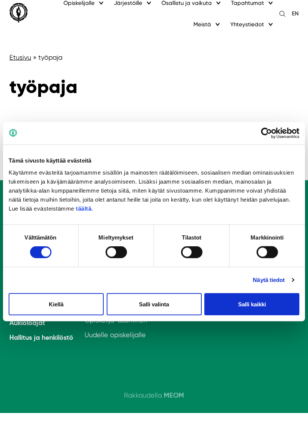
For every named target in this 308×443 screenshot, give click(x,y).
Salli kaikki (252, 304)
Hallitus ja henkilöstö (41, 337)
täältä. (84, 208)
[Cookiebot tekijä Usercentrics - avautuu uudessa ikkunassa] (266, 133)
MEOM (174, 395)
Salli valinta (154, 304)
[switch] (116, 252)
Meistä (202, 24)
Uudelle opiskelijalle (115, 335)
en (295, 13)
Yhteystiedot (247, 24)
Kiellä (56, 304)
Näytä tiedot (269, 280)
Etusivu (20, 57)
